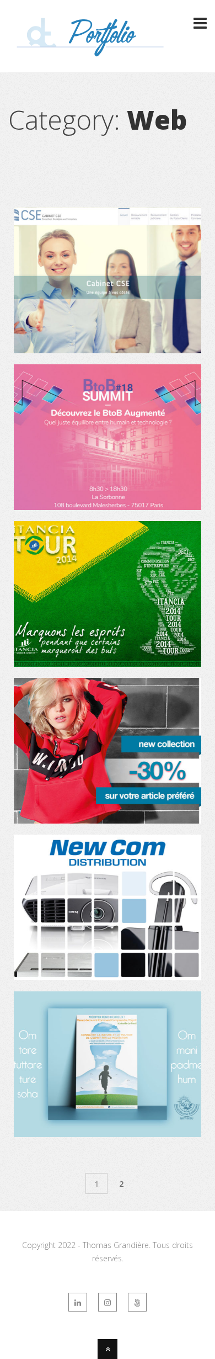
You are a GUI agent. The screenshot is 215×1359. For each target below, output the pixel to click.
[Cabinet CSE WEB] (107, 349)
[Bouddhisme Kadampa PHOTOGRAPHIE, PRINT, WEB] (107, 1133)
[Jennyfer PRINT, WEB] (107, 820)
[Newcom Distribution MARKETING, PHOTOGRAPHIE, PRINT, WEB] (107, 977)
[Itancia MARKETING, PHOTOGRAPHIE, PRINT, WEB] (107, 663)
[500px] (137, 1302)
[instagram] (107, 1302)
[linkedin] (77, 1302)
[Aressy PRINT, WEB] (107, 506)
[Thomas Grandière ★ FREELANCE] (91, 51)
